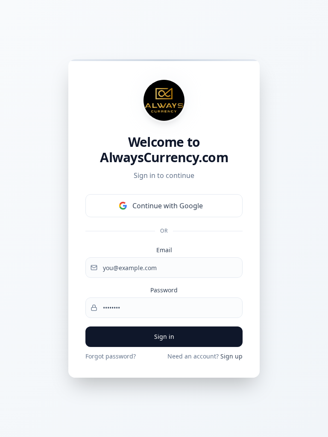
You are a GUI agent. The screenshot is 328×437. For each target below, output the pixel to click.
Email (164, 250)
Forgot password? (110, 356)
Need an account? (205, 356)
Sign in (164, 336)
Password (164, 290)
